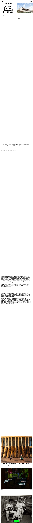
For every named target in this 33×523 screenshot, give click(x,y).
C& (2, 1)
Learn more (31, 489)
